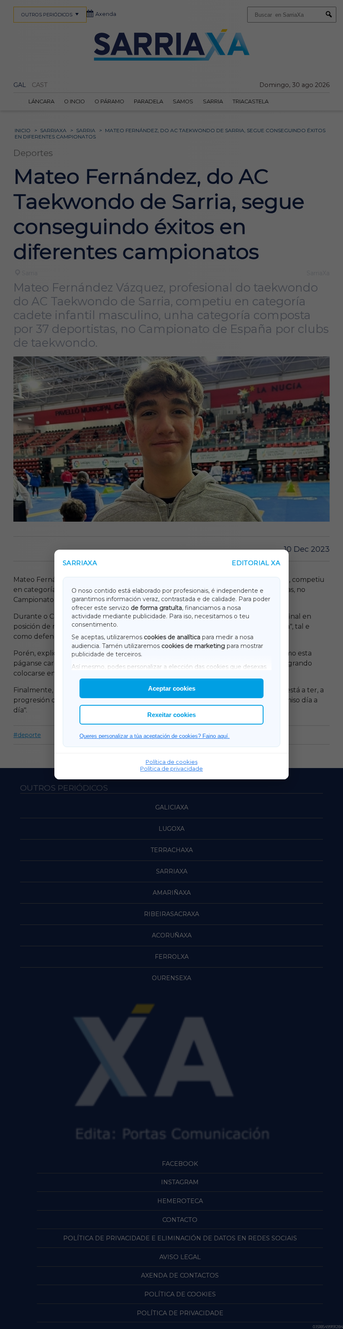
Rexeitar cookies (171, 714)
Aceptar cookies (171, 688)
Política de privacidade (171, 768)
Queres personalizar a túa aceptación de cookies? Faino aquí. (154, 736)
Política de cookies (171, 761)
